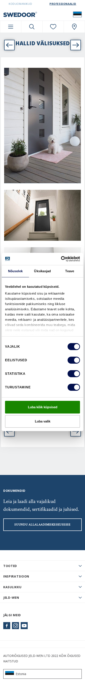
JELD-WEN (11, 597)
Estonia (21, 674)
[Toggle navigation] (10, 27)
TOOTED (10, 566)
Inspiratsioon (16, 576)
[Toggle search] (31, 27)
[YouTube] (24, 625)
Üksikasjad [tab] (42, 271)
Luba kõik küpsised (42, 407)
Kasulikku (12, 587)
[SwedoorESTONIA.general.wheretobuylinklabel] (74, 27)
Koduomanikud (20, 4)
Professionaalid (62, 4)
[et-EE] (77, 14)
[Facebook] (6, 625)
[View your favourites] (53, 27)
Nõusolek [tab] (15, 271)
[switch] (74, 360)
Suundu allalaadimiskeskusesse (42, 525)
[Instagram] (15, 625)
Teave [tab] (69, 271)
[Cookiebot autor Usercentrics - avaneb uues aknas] (61, 259)
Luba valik (42, 421)
